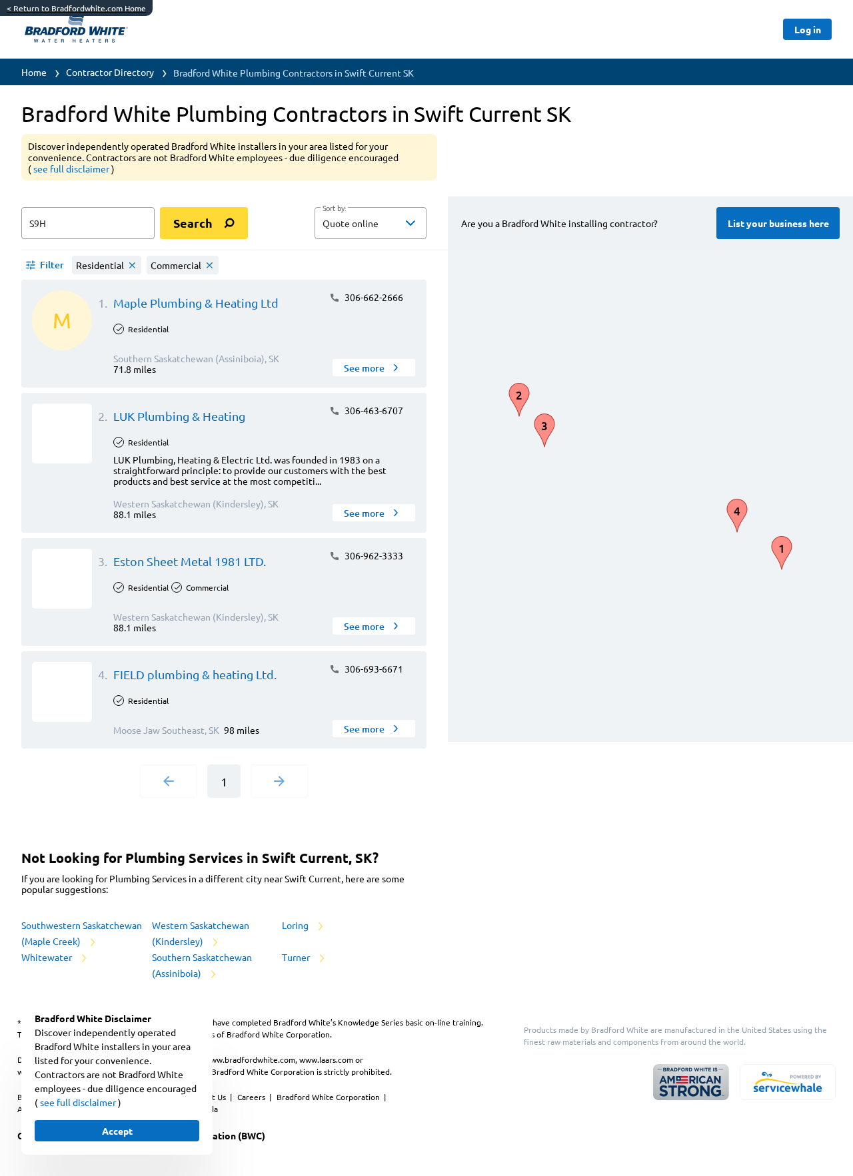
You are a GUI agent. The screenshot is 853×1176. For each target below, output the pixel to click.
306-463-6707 (373, 410)
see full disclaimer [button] (72, 168)
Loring (296, 925)
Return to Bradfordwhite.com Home (76, 8)
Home (34, 72)
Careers (252, 1096)
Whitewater (47, 957)
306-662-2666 (373, 297)
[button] (370, 223)
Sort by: (334, 208)
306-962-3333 (373, 555)
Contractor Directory (110, 72)
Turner (297, 957)
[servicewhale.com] (788, 1082)
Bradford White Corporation (329, 1096)
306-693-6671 (373, 669)
